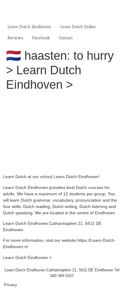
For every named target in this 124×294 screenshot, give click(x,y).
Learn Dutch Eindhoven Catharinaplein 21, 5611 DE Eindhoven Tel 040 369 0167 (62, 273)
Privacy (10, 285)
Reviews (15, 37)
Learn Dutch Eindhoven (29, 26)
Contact (66, 37)
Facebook (41, 37)
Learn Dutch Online (78, 26)
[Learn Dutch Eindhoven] (62, 99)
